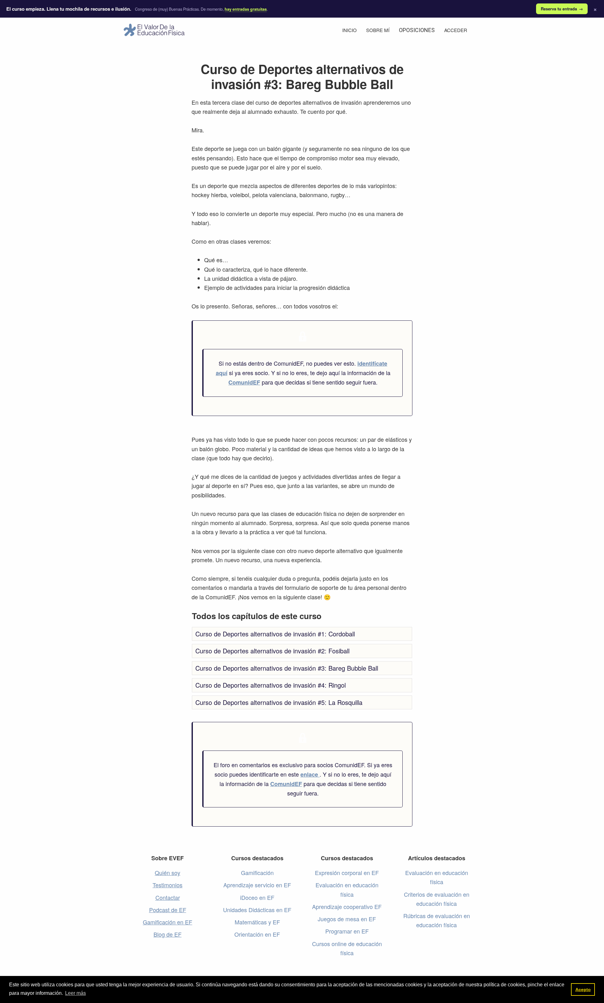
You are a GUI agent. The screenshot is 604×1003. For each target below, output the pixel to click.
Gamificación (257, 872)
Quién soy (167, 872)
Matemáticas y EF (257, 922)
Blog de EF (168, 934)
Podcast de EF (167, 910)
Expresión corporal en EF (347, 872)
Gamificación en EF (167, 922)
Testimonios (167, 885)
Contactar (167, 897)
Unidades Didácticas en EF (257, 910)
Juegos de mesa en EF (347, 919)
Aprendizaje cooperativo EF (347, 906)
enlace (310, 774)
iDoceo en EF (257, 897)
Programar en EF (347, 931)
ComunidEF (244, 382)
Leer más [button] (75, 993)
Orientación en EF (257, 934)
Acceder (455, 30)
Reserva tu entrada (562, 9)
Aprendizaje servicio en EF (257, 885)
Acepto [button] (583, 989)
